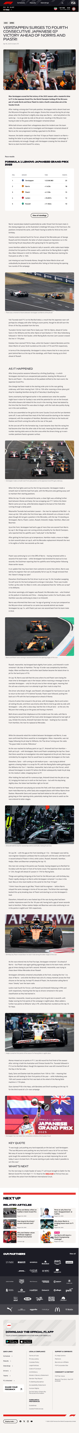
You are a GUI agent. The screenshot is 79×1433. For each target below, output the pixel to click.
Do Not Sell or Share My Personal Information (37, 1392)
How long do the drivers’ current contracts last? (26, 1222)
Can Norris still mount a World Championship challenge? (62, 1237)
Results (33, 3)
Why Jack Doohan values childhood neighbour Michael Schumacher (26, 1235)
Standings (45, 3)
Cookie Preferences (36, 1408)
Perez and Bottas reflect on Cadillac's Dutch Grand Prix (27, 1211)
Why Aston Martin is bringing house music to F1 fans (64, 1223)
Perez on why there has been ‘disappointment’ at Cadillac (63, 1212)
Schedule (21, 3)
